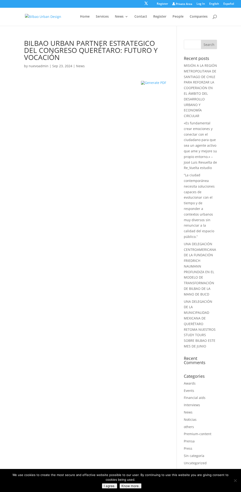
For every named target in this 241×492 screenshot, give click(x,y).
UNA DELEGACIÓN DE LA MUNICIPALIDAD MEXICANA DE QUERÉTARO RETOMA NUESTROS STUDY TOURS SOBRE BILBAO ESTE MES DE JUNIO (200, 323)
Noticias (190, 419)
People (178, 17)
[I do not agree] (235, 480)
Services (102, 17)
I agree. (109, 486)
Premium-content (197, 434)
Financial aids (194, 397)
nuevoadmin (38, 66)
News (119, 17)
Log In (201, 4)
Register (162, 4)
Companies (199, 17)
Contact (140, 17)
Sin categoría (194, 455)
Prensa (189, 441)
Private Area (183, 4)
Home (85, 17)
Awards (190, 383)
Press (188, 448)
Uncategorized (195, 463)
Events (189, 390)
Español (228, 4)
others (189, 427)
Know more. (130, 486)
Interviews (192, 405)
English (214, 4)
